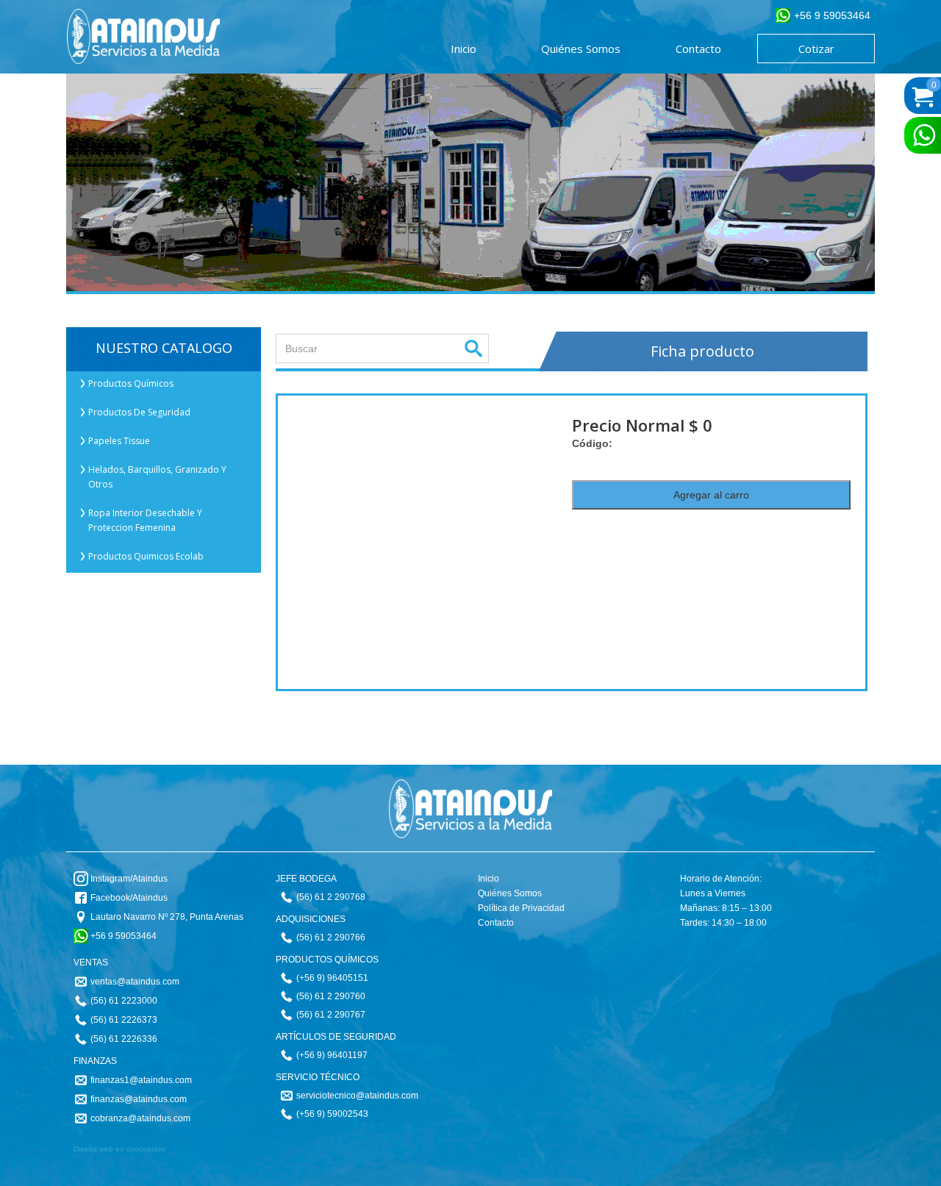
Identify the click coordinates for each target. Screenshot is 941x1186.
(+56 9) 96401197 (332, 1055)
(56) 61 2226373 (123, 1020)
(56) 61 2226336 (123, 1039)
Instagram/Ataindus (129, 879)
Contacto (496, 923)
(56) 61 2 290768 (330, 897)
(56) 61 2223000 (123, 1001)
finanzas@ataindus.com (138, 1099)
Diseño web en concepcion (119, 1149)
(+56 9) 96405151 (332, 978)
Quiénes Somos (510, 893)
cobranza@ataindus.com (140, 1118)
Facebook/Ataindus (129, 898)
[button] (163, 383)
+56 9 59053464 (123, 936)
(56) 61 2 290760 (330, 996)
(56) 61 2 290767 (330, 1015)
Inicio (488, 879)
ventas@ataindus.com (134, 981)
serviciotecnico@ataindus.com (357, 1095)
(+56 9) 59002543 (332, 1114)
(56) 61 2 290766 (330, 937)
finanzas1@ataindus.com (141, 1080)
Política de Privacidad (521, 908)
